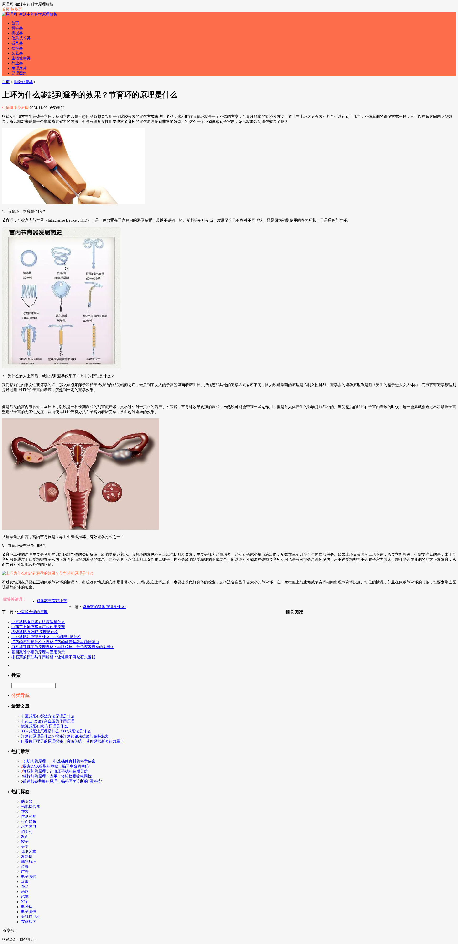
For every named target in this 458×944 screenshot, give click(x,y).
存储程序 (28, 922)
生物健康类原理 (15, 108)
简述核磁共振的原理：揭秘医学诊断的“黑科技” (63, 781)
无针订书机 (30, 917)
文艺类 (17, 53)
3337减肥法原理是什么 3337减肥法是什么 (46, 637)
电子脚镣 (28, 912)
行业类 (17, 63)
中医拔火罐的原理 (32, 612)
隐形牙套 (28, 852)
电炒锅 (26, 907)
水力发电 (28, 827)
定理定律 (19, 68)
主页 (6, 82)
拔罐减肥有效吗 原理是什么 (34, 632)
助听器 (26, 801)
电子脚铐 (28, 877)
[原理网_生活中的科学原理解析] (29, 14)
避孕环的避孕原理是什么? (104, 607)
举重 (25, 882)
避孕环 (42, 601)
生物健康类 (21, 58)
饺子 (25, 842)
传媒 (25, 867)
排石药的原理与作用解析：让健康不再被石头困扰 (53, 657)
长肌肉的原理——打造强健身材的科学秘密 (59, 761)
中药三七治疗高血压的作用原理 (38, 627)
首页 (6, 9)
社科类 (17, 48)
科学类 (17, 28)
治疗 (25, 892)
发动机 (26, 857)
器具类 (17, 43)
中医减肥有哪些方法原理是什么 (38, 622)
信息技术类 (21, 38)
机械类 (17, 33)
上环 (63, 601)
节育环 (54, 601)
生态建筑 (28, 822)
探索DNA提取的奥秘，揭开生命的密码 (56, 766)
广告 (25, 872)
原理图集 (19, 73)
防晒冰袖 (28, 816)
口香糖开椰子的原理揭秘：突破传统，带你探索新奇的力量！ (62, 647)
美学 (25, 847)
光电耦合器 (30, 806)
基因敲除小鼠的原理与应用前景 (38, 652)
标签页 (16, 9)
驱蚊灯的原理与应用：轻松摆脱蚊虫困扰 (57, 776)
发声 (25, 837)
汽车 (25, 897)
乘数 (25, 811)
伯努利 (26, 832)
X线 (24, 902)
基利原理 (28, 862)
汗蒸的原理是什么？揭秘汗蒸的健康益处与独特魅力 (55, 642)
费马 (25, 887)
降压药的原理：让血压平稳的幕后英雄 (55, 771)
